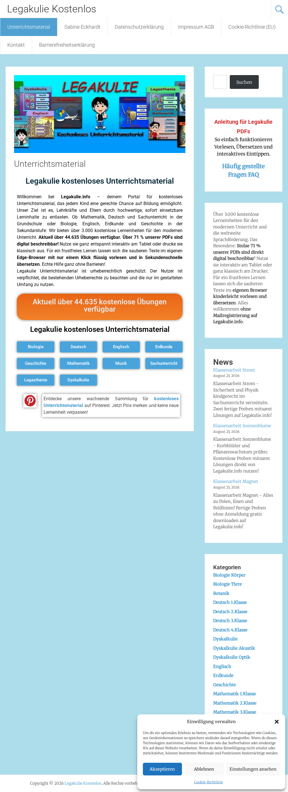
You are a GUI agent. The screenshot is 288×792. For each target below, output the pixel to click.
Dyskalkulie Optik (231, 657)
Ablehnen (204, 769)
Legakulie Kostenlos (51, 9)
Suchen (244, 82)
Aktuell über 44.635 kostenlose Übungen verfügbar (100, 305)
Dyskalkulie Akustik (234, 648)
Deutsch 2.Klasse (230, 611)
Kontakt (16, 45)
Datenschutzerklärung (139, 27)
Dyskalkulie (225, 639)
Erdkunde (223, 675)
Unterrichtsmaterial (28, 27)
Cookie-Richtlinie (208, 782)
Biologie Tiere (227, 584)
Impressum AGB (196, 27)
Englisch (222, 666)
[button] (277, 721)
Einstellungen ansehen (253, 769)
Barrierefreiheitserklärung (67, 45)
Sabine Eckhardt (82, 27)
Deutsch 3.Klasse (230, 620)
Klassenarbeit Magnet (235, 481)
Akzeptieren (162, 769)
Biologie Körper (229, 575)
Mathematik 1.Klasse (234, 693)
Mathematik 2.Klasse (234, 703)
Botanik (221, 593)
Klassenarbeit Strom (234, 370)
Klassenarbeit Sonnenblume (242, 425)
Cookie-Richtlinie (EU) (252, 27)
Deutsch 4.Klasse (230, 630)
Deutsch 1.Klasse (230, 602)
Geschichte (224, 684)
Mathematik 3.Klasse (234, 712)
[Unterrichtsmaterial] (99, 151)
